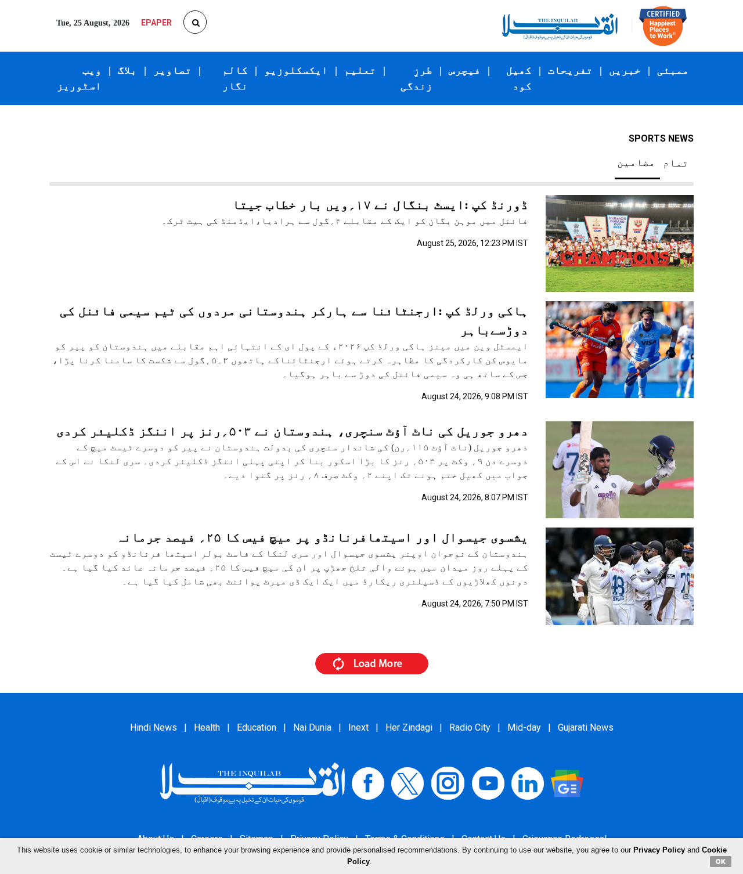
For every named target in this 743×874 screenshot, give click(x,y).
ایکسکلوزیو (296, 70)
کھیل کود (519, 78)
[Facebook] (368, 782)
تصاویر (172, 70)
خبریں (625, 70)
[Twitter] (407, 782)
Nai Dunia (312, 727)
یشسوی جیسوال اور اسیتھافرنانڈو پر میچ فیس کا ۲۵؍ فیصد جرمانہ (322, 537)
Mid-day (524, 727)
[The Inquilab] (252, 782)
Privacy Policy (659, 850)
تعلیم (360, 70)
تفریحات (570, 70)
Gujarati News (586, 727)
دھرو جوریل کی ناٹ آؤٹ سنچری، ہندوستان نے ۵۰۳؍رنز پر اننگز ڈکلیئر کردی (292, 431)
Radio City (469, 727)
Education (256, 727)
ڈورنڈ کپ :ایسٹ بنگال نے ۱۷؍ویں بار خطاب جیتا (380, 204)
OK (721, 861)
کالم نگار (235, 78)
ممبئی (673, 70)
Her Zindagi (408, 727)
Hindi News (153, 727)
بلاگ (127, 70)
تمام (675, 163)
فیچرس (465, 70)
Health (207, 727)
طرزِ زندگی (416, 78)
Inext (358, 727)
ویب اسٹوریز (79, 78)
